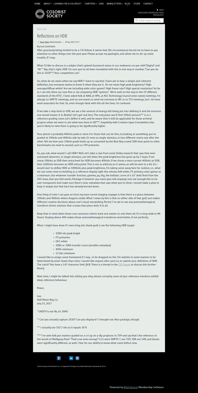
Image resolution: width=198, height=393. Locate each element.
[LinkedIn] (71, 358)
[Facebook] (59, 358)
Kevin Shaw (44, 42)
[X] (65, 358)
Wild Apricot (131, 387)
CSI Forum (124, 264)
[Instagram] (77, 358)
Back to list (42, 28)
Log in (161, 10)
